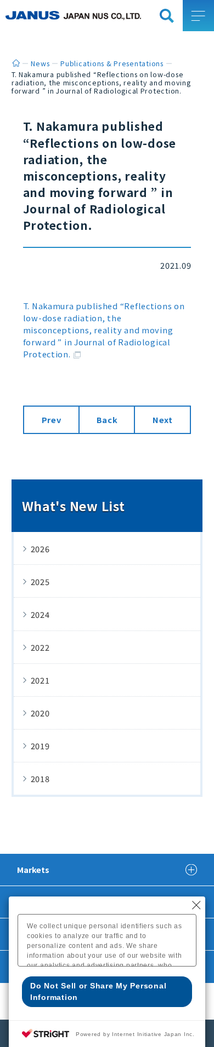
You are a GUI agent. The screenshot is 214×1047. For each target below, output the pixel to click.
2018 (40, 778)
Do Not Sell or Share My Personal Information (98, 991)
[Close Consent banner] (196, 905)
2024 (40, 614)
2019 (40, 745)
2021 (40, 680)
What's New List (73, 505)
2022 (40, 647)
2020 (40, 713)
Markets (33, 869)
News (40, 63)
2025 (40, 581)
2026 (40, 548)
